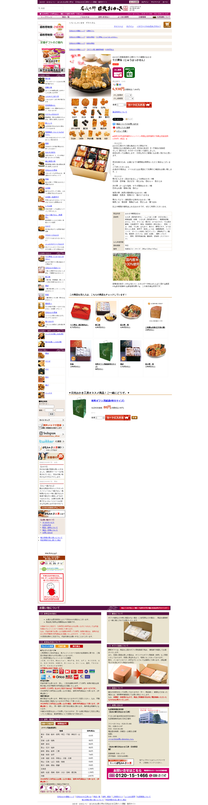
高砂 (47, 286)
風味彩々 (48, 304)
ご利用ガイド (118, 797)
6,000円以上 (109, 49)
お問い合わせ (47, 533)
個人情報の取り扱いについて (51, 538)
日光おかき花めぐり (53, 268)
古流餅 (47, 188)
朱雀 (47, 295)
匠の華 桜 (149, 364)
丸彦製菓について (144, 797)
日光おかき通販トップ (77, 31)
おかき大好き (50, 152)
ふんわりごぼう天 (52, 96)
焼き (47, 377)
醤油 (47, 353)
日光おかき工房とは (84, 797)
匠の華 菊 (124, 325)
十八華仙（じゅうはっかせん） (107, 37)
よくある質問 (130, 797)
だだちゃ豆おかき (52, 114)
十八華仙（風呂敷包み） (79, 325)
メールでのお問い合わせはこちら (121, 739)
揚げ (47, 385)
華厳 (47, 179)
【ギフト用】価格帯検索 (95, 49)
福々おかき (49, 321)
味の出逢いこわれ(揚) (53, 342)
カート (165, 2)
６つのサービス (48, 522)
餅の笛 (47, 79)
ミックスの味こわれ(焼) (54, 334)
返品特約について (119, 112)
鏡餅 (47, 143)
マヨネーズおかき (52, 235)
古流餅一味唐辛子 (52, 197)
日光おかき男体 (51, 170)
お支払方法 (46, 525)
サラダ (47, 361)
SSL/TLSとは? (51, 553)
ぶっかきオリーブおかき (54, 244)
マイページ (155, 2)
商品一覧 (97, 797)
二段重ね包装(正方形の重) (155, 327)
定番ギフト (90, 31)
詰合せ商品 (90, 37)
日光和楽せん (50, 105)
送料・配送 (106, 797)
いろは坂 (48, 206)
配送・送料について (50, 527)
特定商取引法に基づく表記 (50, 540)
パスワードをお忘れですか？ (149, 26)
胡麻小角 (48, 87)
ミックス (48, 393)
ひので (47, 226)
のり (47, 369)
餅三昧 (47, 277)
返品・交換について (50, 530)
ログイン (145, 2)
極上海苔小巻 (50, 161)
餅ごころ (48, 123)
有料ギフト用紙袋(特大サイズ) (107, 400)
